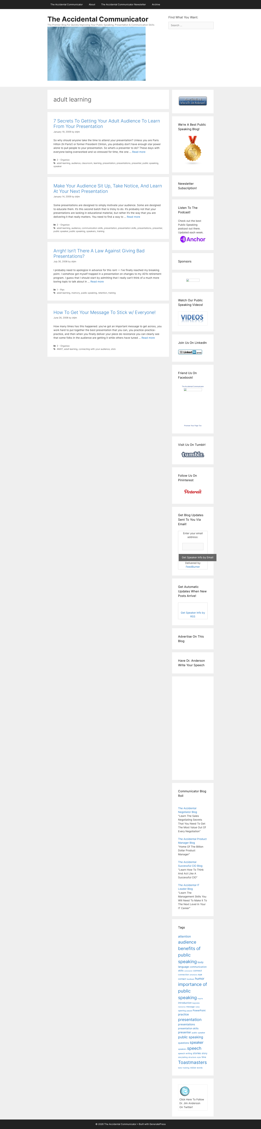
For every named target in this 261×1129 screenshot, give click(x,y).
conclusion (188, 971)
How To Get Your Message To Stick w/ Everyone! (104, 312)
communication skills (92, 228)
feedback (190, 979)
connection (183, 974)
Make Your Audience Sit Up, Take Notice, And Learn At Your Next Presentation (107, 188)
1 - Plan (60, 289)
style (199, 1057)
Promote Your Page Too (192, 426)
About (92, 4)
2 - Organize (63, 159)
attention (184, 936)
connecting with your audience (94, 349)
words (200, 1067)
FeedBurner (193, 566)
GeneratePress (158, 1124)
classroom (87, 163)
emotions (193, 975)
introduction (185, 1002)
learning (98, 163)
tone (180, 1068)
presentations (123, 163)
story (204, 1053)
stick (113, 349)
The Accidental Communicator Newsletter (123, 4)
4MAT (60, 349)
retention (102, 293)
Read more (138, 151)
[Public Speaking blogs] (193, 164)
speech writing (185, 1053)
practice (183, 1014)
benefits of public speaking (189, 955)
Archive (156, 4)
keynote (196, 1003)
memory (75, 293)
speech (194, 1048)
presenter (136, 163)
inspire (200, 999)
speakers (91, 231)
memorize (181, 1007)
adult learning (63, 163)
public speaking (150, 163)
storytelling (183, 1057)
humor (199, 978)
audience (76, 163)
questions (183, 1042)
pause (189, 1011)
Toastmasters (192, 1062)
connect (197, 970)
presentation (109, 163)
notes (197, 1007)
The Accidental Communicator (66, 4)
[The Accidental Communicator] (193, 390)
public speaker (60, 231)
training (100, 231)
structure (192, 1057)
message (190, 1006)
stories (197, 1053)
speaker (57, 166)
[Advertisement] (187, 727)
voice (193, 1067)
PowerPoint (199, 1010)
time (204, 1057)
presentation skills (127, 228)
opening (182, 1010)
